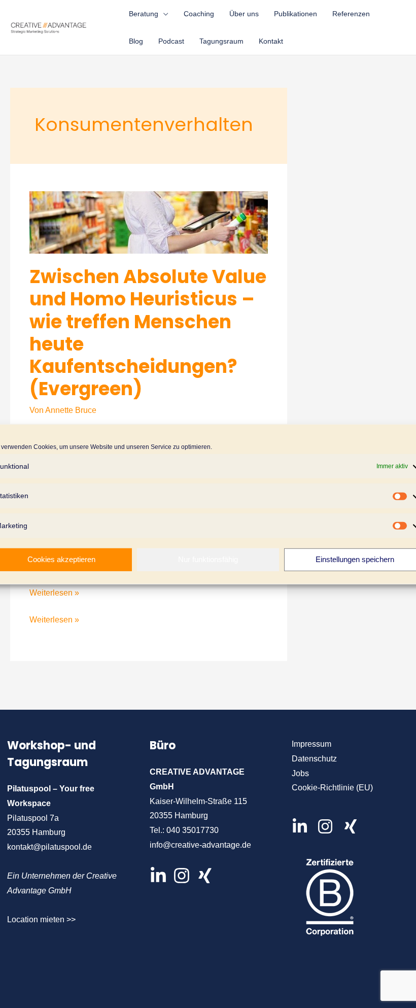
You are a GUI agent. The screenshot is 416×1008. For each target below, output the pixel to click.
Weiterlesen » (54, 592)
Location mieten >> (41, 919)
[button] (163, 13)
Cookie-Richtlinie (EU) (332, 787)
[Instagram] (181, 875)
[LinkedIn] (158, 875)
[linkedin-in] (303, 826)
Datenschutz (314, 758)
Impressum (311, 744)
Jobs (300, 773)
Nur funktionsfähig (208, 559)
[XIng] (205, 875)
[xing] (353, 826)
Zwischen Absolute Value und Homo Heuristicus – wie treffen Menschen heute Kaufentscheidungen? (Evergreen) (147, 333)
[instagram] (328, 826)
